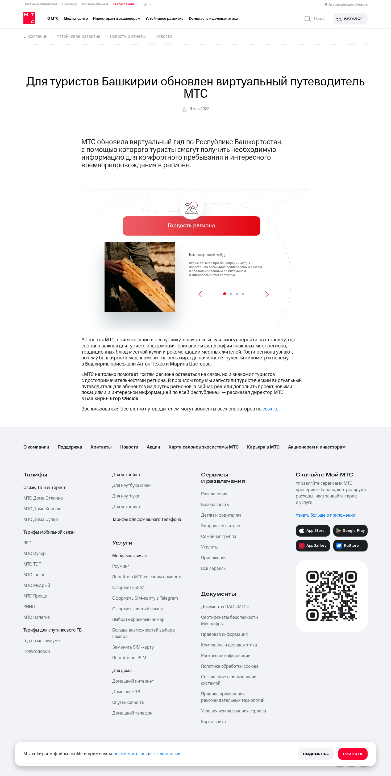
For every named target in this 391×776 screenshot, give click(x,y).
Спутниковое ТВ (128, 702)
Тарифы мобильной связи (48, 532)
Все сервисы (214, 568)
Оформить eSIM (128, 587)
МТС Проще (35, 596)
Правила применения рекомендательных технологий (232, 697)
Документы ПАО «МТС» (225, 607)
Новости (129, 447)
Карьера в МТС (263, 447)
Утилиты (209, 547)
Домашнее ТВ (126, 692)
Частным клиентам (40, 4)
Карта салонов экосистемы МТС (204, 447)
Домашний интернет (133, 681)
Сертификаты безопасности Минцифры (229, 620)
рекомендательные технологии (147, 754)
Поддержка (70, 447)
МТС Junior (33, 575)
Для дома (122, 670)
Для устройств (127, 475)
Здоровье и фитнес (220, 526)
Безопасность (215, 504)
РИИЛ (29, 607)
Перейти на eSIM (129, 658)
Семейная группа (218, 536)
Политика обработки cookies (229, 666)
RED (27, 543)
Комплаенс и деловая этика (229, 645)
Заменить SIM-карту (133, 647)
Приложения (213, 558)
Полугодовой (36, 651)
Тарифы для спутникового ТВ (52, 630)
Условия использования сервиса (233, 711)
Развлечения (214, 494)
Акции (153, 447)
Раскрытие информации (225, 656)
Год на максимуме (41, 641)
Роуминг (120, 566)
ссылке (270, 409)
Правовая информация (224, 634)
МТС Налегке (36, 617)
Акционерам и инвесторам (317, 447)
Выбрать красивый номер (138, 619)
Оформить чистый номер (137, 609)
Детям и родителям (221, 515)
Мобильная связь (129, 556)
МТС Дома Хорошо (42, 509)
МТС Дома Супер (40, 519)
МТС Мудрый (36, 585)
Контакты (101, 447)
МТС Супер (34, 553)
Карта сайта (213, 722)
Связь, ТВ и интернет (44, 487)
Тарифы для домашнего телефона (146, 519)
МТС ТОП (32, 564)
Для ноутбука (125, 496)
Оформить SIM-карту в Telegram (145, 598)
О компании (123, 4)
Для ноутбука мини (131, 485)
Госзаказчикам (95, 4)
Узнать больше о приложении (325, 515)
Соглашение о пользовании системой (228, 680)
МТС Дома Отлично (43, 498)
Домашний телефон (132, 713)
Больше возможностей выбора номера (143, 633)
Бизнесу (69, 4)
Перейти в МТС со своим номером (147, 577)
